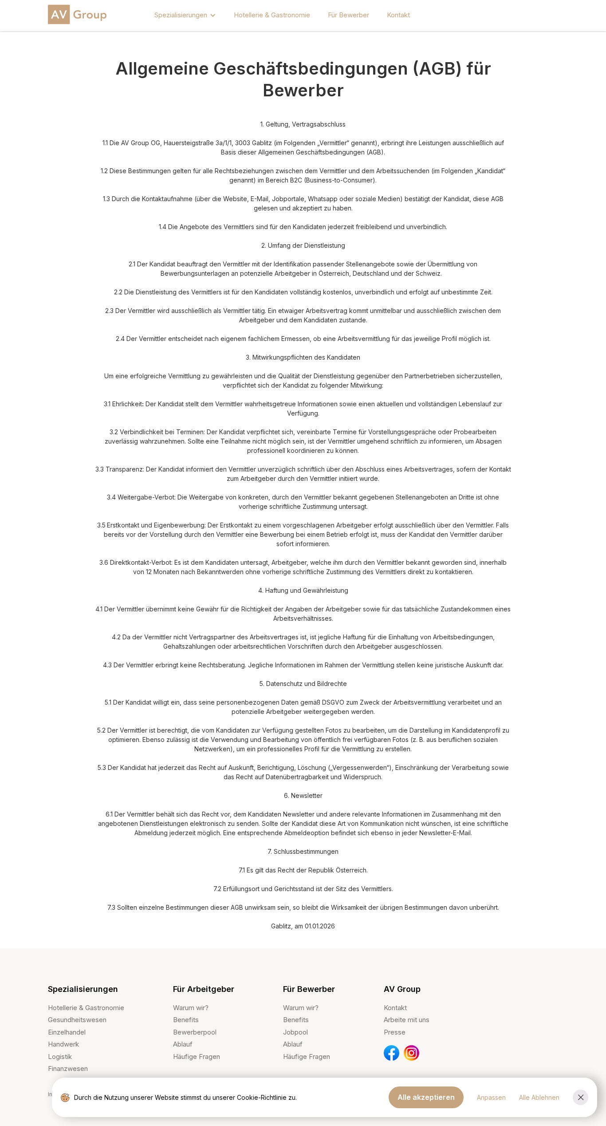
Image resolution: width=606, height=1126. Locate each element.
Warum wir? (191, 1007)
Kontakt (398, 15)
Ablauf (183, 1044)
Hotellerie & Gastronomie (272, 15)
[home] (79, 15)
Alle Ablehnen (539, 1097)
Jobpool (295, 1032)
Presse (394, 1032)
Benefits (186, 1019)
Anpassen (491, 1097)
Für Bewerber (348, 15)
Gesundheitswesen (77, 1019)
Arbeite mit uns (406, 1019)
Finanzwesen (68, 1068)
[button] (185, 15)
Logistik (60, 1056)
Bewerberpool (194, 1032)
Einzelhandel (67, 1032)
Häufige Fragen (196, 1056)
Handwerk (63, 1044)
